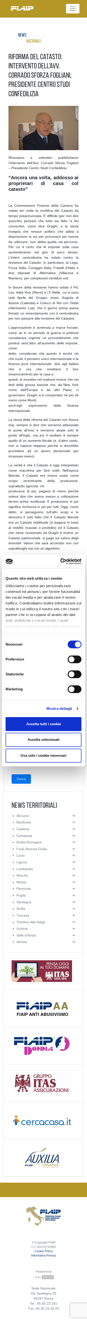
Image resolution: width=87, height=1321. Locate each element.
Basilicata (23, 822)
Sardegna (23, 902)
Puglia (21, 895)
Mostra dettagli (59, 708)
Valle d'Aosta (26, 935)
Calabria (22, 829)
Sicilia (20, 909)
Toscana (22, 915)
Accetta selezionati (43, 739)
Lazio (20, 855)
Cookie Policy (44, 1251)
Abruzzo (22, 816)
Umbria (22, 928)
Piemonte (23, 889)
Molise (21, 882)
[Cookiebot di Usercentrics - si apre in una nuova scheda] (61, 561)
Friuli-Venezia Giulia (31, 849)
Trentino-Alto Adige (30, 922)
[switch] (74, 659)
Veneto (21, 942)
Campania (24, 836)
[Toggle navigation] (73, 8)
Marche (22, 875)
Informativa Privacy (43, 1255)
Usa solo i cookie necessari (43, 755)
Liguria (21, 862)
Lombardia (24, 869)
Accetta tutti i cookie (43, 724)
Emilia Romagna (29, 842)
